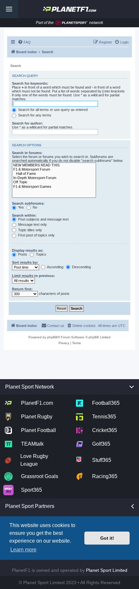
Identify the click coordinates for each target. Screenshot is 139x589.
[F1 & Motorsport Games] (54, 187)
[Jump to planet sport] (72, 22)
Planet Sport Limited (106, 570)
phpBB (52, 337)
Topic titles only (29, 230)
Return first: (22, 289)
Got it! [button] (107, 538)
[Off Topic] (54, 182)
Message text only (32, 224)
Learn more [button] (23, 549)
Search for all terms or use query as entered (52, 110)
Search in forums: (27, 153)
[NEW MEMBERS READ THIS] (54, 165)
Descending (81, 267)
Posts (22, 254)
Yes (20, 207)
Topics (40, 254)
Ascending (54, 267)
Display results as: (27, 250)
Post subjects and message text (43, 219)
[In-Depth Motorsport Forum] (54, 178)
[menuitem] (24, 42)
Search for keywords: (30, 83)
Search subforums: (28, 203)
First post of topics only (36, 235)
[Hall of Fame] (54, 174)
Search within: (24, 215)
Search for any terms (34, 115)
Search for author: (27, 123)
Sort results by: (25, 262)
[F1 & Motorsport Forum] (54, 169)
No (34, 207)
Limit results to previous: (33, 276)
